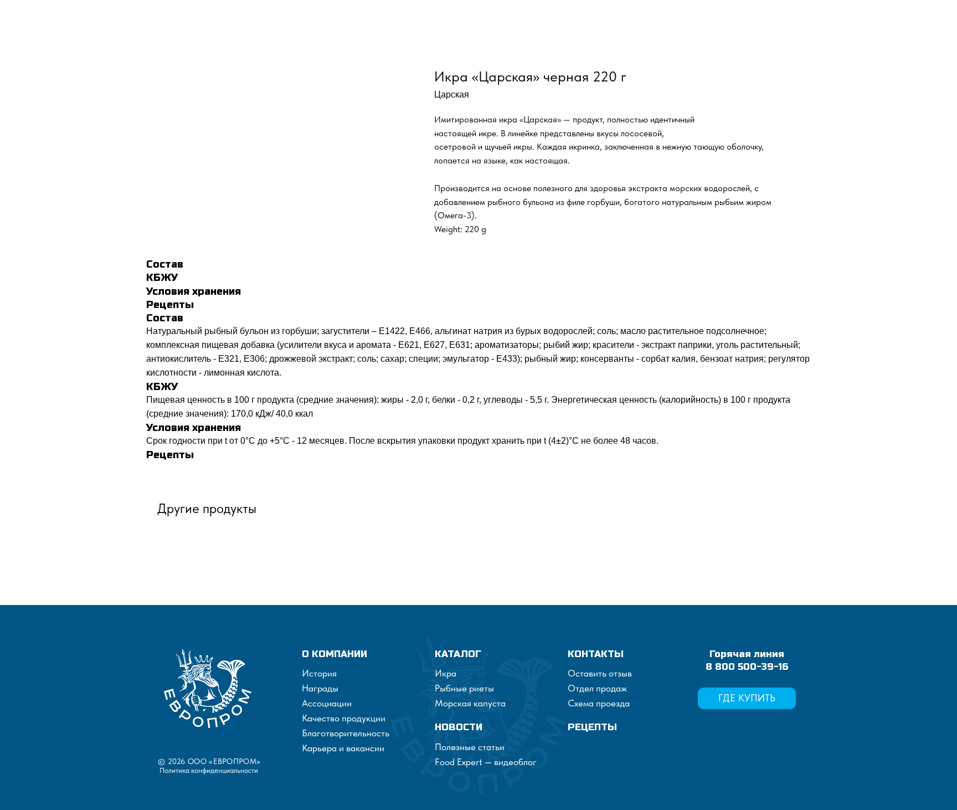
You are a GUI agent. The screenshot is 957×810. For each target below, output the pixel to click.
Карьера (319, 747)
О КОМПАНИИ (334, 654)
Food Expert (460, 761)
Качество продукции (343, 718)
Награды (320, 688)
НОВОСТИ (458, 727)
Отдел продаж (597, 688)
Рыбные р (454, 688)
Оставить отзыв (600, 673)
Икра (445, 673)
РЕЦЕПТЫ (592, 727)
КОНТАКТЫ (596, 654)
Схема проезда (599, 703)
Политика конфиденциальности (209, 770)
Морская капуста (470, 703)
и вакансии (360, 747)
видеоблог (514, 761)
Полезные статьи (470, 746)
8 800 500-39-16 (747, 667)
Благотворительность (345, 733)
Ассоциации (327, 703)
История (319, 673)
